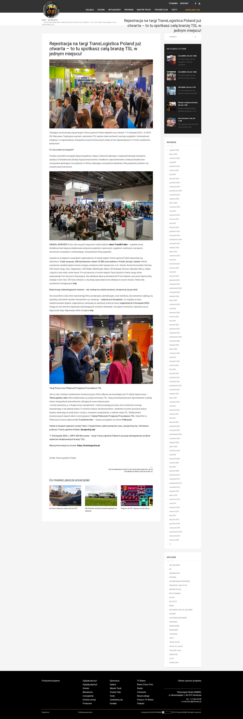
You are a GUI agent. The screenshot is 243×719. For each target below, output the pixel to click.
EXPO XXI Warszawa (114, 469)
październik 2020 (175, 434)
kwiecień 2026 (174, 166)
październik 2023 (175, 288)
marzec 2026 (174, 170)
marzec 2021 (174, 414)
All (170, 569)
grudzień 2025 (174, 183)
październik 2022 (175, 337)
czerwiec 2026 (174, 158)
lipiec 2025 (173, 203)
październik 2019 (175, 483)
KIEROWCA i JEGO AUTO (178, 585)
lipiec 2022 (173, 349)
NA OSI (172, 597)
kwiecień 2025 (174, 215)
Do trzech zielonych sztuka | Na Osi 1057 (63, 508)
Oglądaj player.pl (90, 684)
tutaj (75, 283)
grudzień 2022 (174, 329)
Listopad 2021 (174, 381)
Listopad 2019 (174, 479)
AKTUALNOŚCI (174, 565)
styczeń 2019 (174, 519)
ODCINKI (172, 614)
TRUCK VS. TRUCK (176, 646)
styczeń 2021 (174, 422)
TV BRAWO (173, 3)
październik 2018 (175, 532)
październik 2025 (175, 191)
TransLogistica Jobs (58, 398)
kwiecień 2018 (174, 536)
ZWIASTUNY (173, 662)
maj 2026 (172, 162)
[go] (195, 37)
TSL (152, 471)
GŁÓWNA (172, 577)
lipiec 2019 (173, 495)
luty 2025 (172, 223)
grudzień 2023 (174, 280)
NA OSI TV (173, 601)
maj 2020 (172, 455)
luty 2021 (172, 418)
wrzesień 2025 (174, 195)
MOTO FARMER (174, 593)
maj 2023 (172, 308)
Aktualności (88, 692)
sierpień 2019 (174, 491)
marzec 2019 (174, 511)
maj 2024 (172, 260)
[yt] (199, 3)
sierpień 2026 (174, 150)
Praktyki (140, 703)
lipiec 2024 (173, 252)
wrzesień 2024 (174, 243)
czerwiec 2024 (174, 256)
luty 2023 (172, 321)
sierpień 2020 (174, 442)
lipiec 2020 (173, 446)
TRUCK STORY (174, 642)
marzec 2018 (174, 540)
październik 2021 (175, 386)
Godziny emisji (89, 700)
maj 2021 (172, 406)
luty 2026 (172, 174)
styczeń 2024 (174, 276)
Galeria (113, 684)
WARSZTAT (173, 654)
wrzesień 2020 (174, 438)
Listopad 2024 (174, 235)
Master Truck (115, 688)
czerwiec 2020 (174, 451)
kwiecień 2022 (174, 361)
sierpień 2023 (174, 296)
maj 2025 (172, 211)
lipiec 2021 (173, 398)
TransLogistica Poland (142, 471)
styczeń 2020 (174, 471)
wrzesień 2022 (174, 341)
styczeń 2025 (174, 227)
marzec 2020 (174, 463)
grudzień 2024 (174, 231)
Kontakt (113, 703)
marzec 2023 (174, 317)
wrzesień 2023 (174, 292)
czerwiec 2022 (174, 353)
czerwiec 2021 (174, 402)
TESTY (171, 638)
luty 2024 (172, 272)
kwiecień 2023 (174, 313)
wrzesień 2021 (174, 390)
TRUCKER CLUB (175, 650)
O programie (88, 696)
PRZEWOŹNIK (174, 626)
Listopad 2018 (174, 528)
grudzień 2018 (174, 524)
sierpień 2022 (174, 345)
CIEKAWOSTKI (174, 573)
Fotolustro (141, 692)
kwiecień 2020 (174, 459)
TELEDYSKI (173, 634)
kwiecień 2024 (174, 264)
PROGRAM (173, 622)
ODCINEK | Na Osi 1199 (187, 87)
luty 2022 (172, 369)
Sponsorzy (114, 681)
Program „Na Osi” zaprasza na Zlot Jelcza (135, 508)
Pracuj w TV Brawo (145, 700)
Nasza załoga (143, 696)
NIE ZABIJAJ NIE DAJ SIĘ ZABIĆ (181, 610)
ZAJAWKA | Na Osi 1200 (187, 56)
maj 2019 (172, 503)
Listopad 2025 (174, 187)
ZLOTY (171, 658)
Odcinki (86, 688)
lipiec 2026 (173, 154)
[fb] (195, 3)
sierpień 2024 (174, 247)
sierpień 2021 (174, 394)
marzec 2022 (174, 365)
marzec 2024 (174, 268)
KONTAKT (184, 3)
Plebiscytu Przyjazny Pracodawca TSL (135, 469)
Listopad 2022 (174, 333)
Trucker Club (115, 692)
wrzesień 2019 (174, 487)
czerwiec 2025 (174, 207)
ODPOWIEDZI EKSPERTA (178, 618)
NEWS (171, 606)
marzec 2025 (174, 219)
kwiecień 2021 (174, 410)
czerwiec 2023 (174, 304)
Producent (87, 703)
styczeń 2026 (174, 179)
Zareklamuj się (116, 700)
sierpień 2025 (174, 199)
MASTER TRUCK (175, 589)
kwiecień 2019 (174, 507)
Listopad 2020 (174, 430)
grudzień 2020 (174, 426)
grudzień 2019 (174, 475)
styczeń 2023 (174, 325)
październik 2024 (175, 239)
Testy (112, 696)
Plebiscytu (127, 420)
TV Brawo (141, 681)
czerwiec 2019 (174, 499)
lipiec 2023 (173, 300)
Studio (140, 688)
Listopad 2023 (174, 284)
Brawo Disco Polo (145, 684)
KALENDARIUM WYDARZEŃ (179, 581)
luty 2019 (172, 515)
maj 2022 (172, 357)
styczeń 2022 (174, 373)
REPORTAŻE (173, 630)
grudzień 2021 (174, 377)
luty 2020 (172, 467)
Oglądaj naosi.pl (90, 681)
